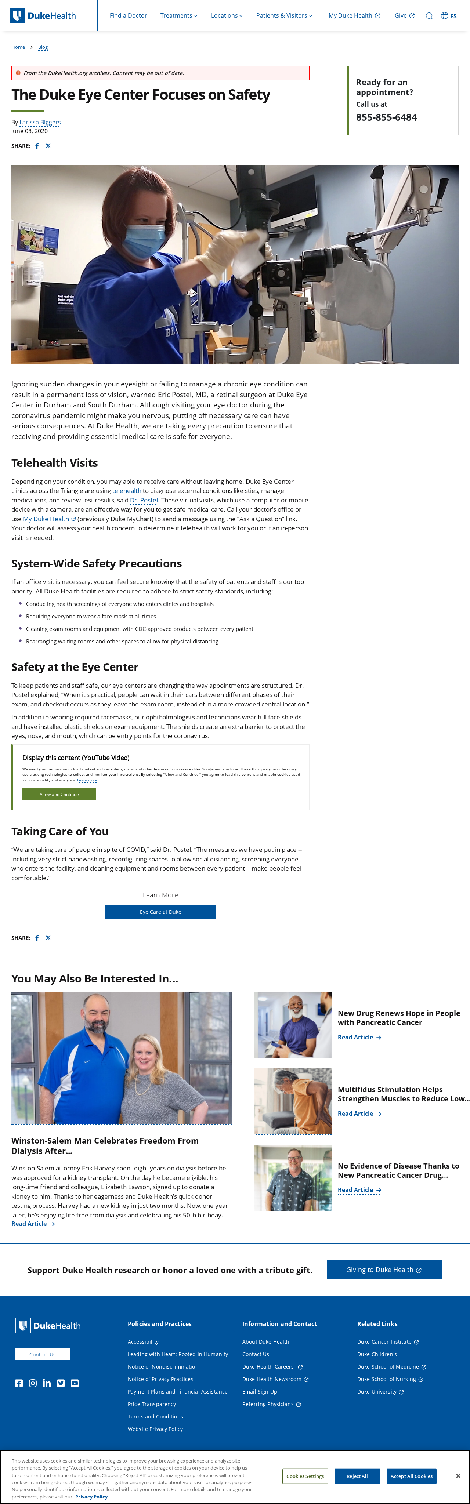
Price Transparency (152, 1404)
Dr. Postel (144, 500)
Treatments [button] (176, 15)
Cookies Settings (305, 1476)
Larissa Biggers (40, 122)
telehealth (126, 490)
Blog (43, 47)
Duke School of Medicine (388, 1366)
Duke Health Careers (269, 1366)
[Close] (458, 1476)
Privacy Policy (91, 1496)
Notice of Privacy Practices (161, 1379)
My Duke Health (350, 15)
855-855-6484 (386, 117)
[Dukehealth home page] (54, 15)
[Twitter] (62, 1384)
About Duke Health (265, 1341)
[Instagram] (34, 1384)
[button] (449, 15)
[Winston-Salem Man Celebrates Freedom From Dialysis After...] (121, 1058)
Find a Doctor (128, 15)
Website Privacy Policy (155, 1428)
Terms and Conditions (155, 1416)
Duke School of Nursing (386, 1379)
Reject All (357, 1476)
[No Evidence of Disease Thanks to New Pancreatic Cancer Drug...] (293, 1178)
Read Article (29, 1224)
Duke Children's (377, 1354)
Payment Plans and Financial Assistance (178, 1391)
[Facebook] (20, 1384)
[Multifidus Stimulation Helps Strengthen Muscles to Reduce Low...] (293, 1101)
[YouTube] (76, 1384)
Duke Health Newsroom (271, 1379)
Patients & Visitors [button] (281, 15)
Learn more (87, 779)
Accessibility (143, 1341)
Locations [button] (224, 15)
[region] (235, 1477)
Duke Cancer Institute (384, 1341)
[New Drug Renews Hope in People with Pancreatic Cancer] (293, 1025)
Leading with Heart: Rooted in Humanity (178, 1354)
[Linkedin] (48, 1384)
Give (401, 15)
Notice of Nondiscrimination (163, 1366)
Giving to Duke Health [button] (379, 1269)
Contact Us (42, 1354)
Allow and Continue (59, 794)
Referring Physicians (268, 1404)
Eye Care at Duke (160, 911)
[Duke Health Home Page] (49, 1325)
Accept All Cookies (412, 1476)
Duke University (377, 1391)
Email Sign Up (259, 1391)
